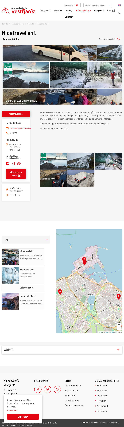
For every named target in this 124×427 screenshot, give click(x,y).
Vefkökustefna (72, 400)
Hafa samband (71, 390)
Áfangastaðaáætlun (74, 405)
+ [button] (119, 324)
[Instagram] (57, 389)
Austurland (102, 390)
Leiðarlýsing (15, 195)
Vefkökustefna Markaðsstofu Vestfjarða (100, 422)
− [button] (119, 327)
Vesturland (102, 395)
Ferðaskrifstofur (43, 24)
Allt (7, 239)
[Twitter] (47, 389)
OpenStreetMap (109, 332)
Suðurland (102, 385)
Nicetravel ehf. (16, 113)
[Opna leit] (120, 13)
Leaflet (101, 332)
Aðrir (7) (8, 349)
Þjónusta (30, 24)
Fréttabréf (70, 395)
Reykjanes (102, 411)
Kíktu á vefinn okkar (15, 173)
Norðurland (102, 405)
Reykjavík (101, 400)
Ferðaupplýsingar (17, 24)
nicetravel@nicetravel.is (20, 128)
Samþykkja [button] (23, 417)
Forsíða (5, 24)
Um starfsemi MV (73, 385)
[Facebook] (38, 389)
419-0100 (13, 133)
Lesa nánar (12, 410)
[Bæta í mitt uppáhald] (110, 39)
